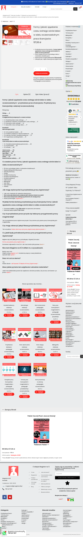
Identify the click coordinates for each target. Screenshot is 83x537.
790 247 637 (8, 489)
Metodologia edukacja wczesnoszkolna (24, 307)
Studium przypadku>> (72, 59)
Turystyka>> (69, 344)
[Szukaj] (75, 9)
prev (6, 32)
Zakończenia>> (70, 64)
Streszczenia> (69, 66)
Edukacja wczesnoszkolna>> (73, 318)
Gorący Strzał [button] (71, 232)
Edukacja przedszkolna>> (73, 317)
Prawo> (68, 338)
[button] (80, 117)
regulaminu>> (20, 198)
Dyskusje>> (69, 56)
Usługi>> (68, 76)
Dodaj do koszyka (41, 73)
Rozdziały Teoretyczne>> (73, 42)
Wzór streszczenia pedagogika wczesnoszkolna (40, 307)
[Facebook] (4, 497)
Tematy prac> (70, 33)
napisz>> (8, 272)
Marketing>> (69, 333)
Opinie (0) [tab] (26, 94)
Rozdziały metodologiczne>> (71, 46)
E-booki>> (68, 71)
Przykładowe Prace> (71, 30)
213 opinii (78, 101)
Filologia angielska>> (72, 323)
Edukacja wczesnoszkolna (29, 15)
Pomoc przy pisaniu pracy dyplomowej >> (14, 242)
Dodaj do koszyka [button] (9, 315)
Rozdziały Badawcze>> (72, 49)
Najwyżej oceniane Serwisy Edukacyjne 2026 (74, 145)
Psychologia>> (70, 339)
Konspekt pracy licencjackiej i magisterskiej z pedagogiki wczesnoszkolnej (9, 384)
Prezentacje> (69, 69)
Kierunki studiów (15, 15)
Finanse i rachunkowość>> (73, 325)
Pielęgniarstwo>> (70, 336)
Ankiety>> (68, 51)
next (27, 32)
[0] (80, 8)
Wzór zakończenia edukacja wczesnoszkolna (24, 347)
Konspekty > (69, 38)
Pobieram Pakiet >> (41, 445)
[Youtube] (10, 497)
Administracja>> (70, 310)
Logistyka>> (69, 331)
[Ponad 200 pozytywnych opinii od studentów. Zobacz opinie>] (67, 483)
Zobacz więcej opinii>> (72, 137)
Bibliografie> (69, 35)
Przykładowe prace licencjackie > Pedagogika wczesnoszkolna (47, 80)
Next (11, 21)
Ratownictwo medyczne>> (73, 341)
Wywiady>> (69, 54)
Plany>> (68, 40)
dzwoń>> (42, 244)
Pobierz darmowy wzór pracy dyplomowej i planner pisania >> (28, 229)
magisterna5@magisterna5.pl (14, 486)
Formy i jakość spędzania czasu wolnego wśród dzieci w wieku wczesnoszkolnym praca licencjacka (31, 17)
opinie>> (13, 255)
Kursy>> (68, 73)
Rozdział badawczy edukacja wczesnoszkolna (9, 307)
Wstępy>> (68, 61)
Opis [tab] (16, 94)
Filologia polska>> (70, 322)
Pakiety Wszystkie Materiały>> (71, 218)
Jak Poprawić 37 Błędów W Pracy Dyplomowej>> (24, 263)
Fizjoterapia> (69, 326)
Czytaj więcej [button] (72, 124)
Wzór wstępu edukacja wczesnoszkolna (39, 347)
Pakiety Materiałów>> (72, 202)
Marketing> (66, 513)
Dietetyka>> (69, 315)
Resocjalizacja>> (70, 343)
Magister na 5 (14, 253)
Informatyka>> (70, 328)
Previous (5, 21)
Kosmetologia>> (70, 330)
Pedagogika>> (70, 335)
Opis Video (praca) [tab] (42, 94)
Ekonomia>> (69, 320)
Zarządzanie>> (70, 346)
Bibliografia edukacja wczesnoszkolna (55, 347)
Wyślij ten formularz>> (72, 175)
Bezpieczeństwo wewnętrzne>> (70, 312)
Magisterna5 (6, 15)
